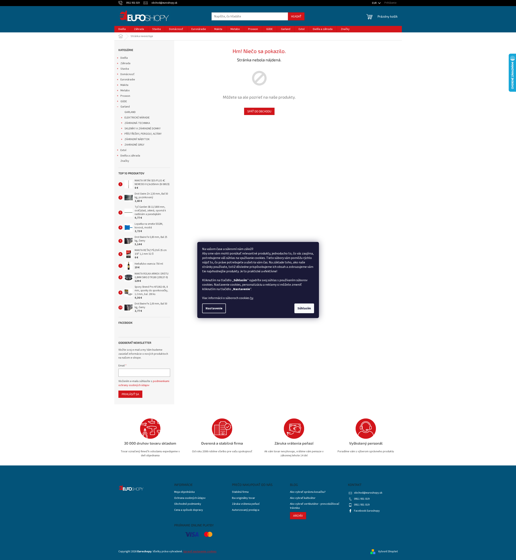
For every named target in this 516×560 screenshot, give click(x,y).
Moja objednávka (184, 492)
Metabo (125, 90)
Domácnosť (127, 74)
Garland (125, 107)
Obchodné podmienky (187, 504)
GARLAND (130, 112)
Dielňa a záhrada (130, 156)
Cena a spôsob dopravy (188, 510)
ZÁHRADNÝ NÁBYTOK (137, 139)
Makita (124, 85)
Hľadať (296, 16)
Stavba (124, 69)
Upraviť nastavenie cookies (200, 551)
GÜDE (123, 101)
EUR (374, 3)
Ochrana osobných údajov (190, 498)
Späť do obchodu (259, 111)
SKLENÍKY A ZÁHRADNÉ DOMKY (142, 129)
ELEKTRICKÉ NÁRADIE (137, 118)
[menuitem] (122, 29)
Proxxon (125, 96)
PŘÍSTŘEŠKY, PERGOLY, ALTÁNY (143, 134)
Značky (124, 161)
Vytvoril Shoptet (388, 551)
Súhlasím (304, 308)
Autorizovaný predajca (245, 510)
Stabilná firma (240, 492)
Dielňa (124, 58)
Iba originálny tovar (243, 498)
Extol (123, 150)
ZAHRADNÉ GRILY (134, 145)
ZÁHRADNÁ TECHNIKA (137, 123)
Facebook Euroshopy (367, 511)
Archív (298, 515)
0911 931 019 (361, 499)
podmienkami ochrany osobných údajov (143, 383)
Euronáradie (127, 80)
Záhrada (125, 63)
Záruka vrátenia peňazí (246, 504)
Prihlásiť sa (130, 394)
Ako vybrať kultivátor (302, 498)
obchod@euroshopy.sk (368, 493)
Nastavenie (214, 308)
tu (251, 298)
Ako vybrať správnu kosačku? (308, 492)
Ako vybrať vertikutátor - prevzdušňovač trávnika (314, 506)
